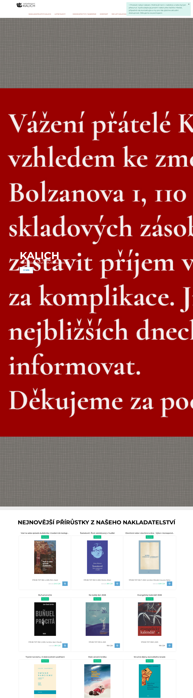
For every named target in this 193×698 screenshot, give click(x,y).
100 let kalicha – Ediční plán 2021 (127, 14)
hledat (144, 4)
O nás (26, 270)
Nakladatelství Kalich (40, 14)
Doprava (151, 14)
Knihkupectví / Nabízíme (84, 14)
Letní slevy (60, 14)
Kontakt (104, 14)
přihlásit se (156, 4)
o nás (162, 14)
